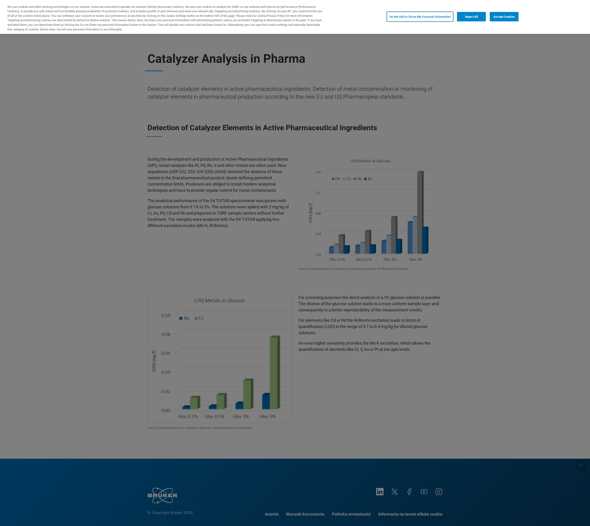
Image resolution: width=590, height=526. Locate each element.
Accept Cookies (504, 16)
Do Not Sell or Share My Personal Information (420, 16)
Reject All (471, 16)
